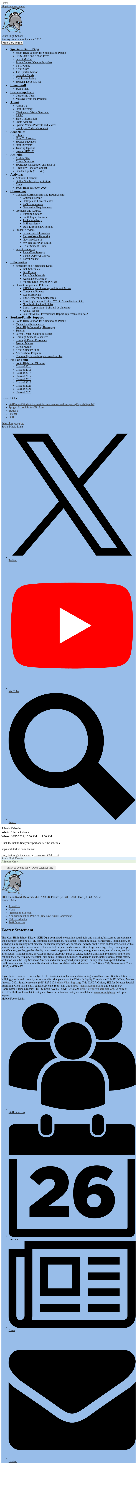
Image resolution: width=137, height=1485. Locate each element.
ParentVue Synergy (34, 252)
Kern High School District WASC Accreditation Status (53, 301)
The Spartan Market (27, 72)
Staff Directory (24, 108)
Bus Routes (29, 272)
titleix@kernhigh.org (69, 982)
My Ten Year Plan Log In (37, 242)
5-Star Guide (23, 65)
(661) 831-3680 (69, 897)
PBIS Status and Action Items (32, 55)
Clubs (19, 184)
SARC (19, 115)
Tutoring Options (25, 148)
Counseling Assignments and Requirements (40, 194)
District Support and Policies (32, 285)
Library (20, 135)
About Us (21, 105)
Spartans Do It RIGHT (29, 81)
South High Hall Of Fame (30, 363)
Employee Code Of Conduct (32, 128)
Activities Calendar (26, 177)
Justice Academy (32, 220)
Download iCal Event (46, 855)
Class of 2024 (23, 388)
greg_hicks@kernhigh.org (88, 985)
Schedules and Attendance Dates (34, 265)
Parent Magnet (24, 59)
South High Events (12, 858)
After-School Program (28, 353)
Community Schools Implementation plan (39, 356)
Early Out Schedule (34, 275)
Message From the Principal (31, 98)
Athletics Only (9, 861)
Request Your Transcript (36, 236)
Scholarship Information (36, 233)
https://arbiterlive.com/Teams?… (19, 849)
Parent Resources (25, 249)
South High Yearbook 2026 (31, 187)
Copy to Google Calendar (16, 855)
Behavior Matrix (25, 75)
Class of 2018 (23, 379)
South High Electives (35, 217)
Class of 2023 (23, 385)
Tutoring (20, 330)
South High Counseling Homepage (35, 327)
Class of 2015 (23, 369)
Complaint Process (33, 291)
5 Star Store (22, 68)
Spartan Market (24, 343)
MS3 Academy (31, 223)
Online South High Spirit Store (33, 181)
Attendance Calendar (35, 278)
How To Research (26, 138)
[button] (25, 49)
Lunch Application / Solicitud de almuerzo (46, 307)
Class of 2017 (23, 376)
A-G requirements (33, 204)
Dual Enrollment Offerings (38, 226)
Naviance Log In (32, 239)
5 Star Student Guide (34, 245)
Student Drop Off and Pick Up (40, 281)
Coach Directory (25, 161)
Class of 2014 (23, 366)
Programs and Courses (28, 210)
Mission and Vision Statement (32, 112)
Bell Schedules (31, 268)
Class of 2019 (23, 382)
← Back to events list (16, 867)
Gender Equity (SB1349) (30, 171)
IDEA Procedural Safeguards (39, 297)
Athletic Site (23, 158)
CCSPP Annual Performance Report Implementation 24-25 (56, 313)
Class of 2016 (23, 372)
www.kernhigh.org (104, 992)
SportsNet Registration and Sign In (35, 164)
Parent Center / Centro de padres (34, 62)
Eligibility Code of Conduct (31, 167)
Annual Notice (31, 310)
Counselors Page (32, 197)
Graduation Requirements (37, 207)
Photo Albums (24, 121)
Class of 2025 (23, 392)
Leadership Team (25, 95)
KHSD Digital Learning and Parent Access (47, 288)
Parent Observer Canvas (36, 255)
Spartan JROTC (25, 151)
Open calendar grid (42, 867)
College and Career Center (38, 201)
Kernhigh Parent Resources (31, 340)
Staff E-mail (22, 88)
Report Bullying (32, 294)
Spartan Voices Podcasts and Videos (36, 125)
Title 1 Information (26, 118)
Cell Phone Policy (26, 78)
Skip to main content (13, 6)
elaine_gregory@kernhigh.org (97, 988)
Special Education (26, 141)
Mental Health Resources (30, 324)
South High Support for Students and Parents (41, 52)
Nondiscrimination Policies (38, 304)
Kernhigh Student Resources (32, 336)
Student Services (25, 229)
